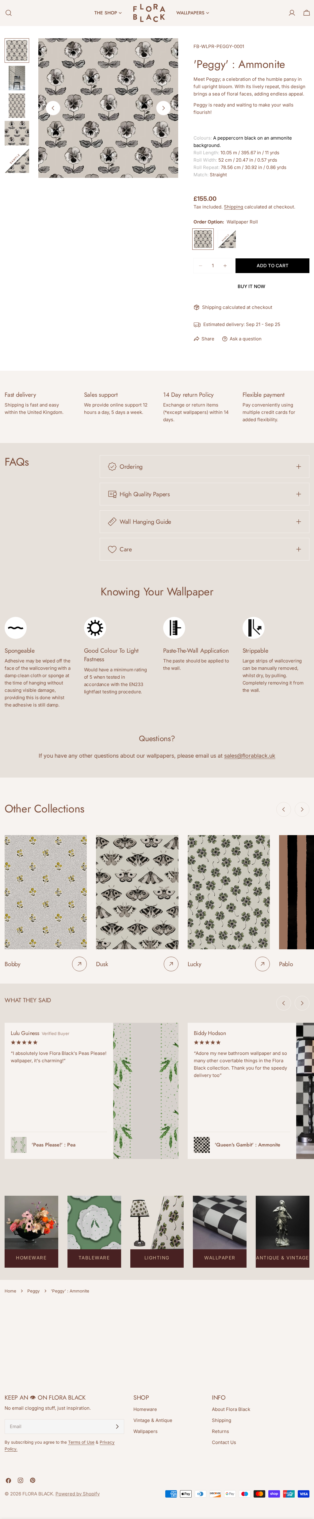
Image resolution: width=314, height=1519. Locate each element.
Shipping (233, 207)
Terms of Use (81, 1442)
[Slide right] (163, 108)
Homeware (145, 1409)
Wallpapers (145, 1431)
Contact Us (224, 1442)
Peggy (33, 1290)
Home (10, 1290)
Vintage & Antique (152, 1420)
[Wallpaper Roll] (203, 239)
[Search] (6, 13)
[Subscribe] (117, 1426)
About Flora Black (231, 1409)
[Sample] (226, 239)
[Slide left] (53, 108)
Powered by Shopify (78, 1494)
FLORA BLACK (37, 1494)
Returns (220, 1431)
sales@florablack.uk (249, 755)
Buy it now (251, 286)
